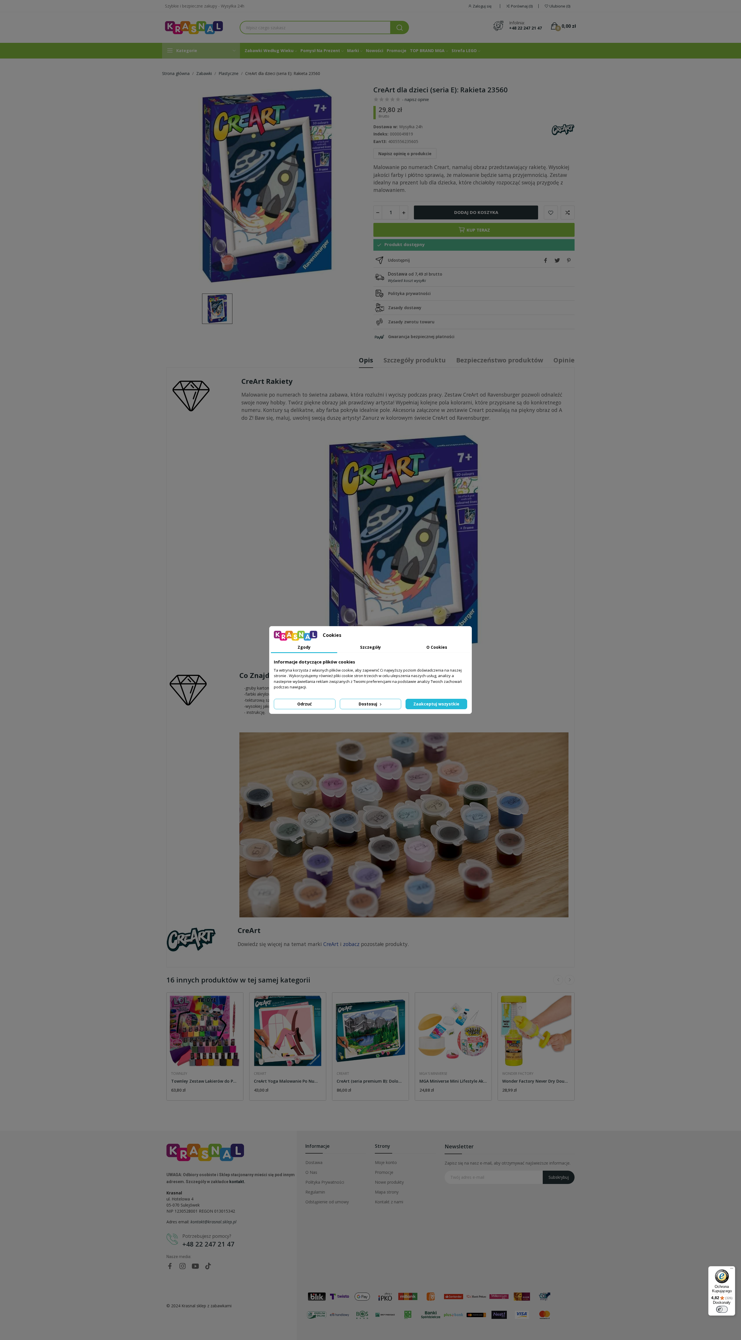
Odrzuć (304, 704)
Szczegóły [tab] (370, 647)
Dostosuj (368, 704)
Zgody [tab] (304, 647)
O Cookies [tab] (436, 647)
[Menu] (731, 1269)
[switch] (722, 1309)
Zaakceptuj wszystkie (436, 704)
